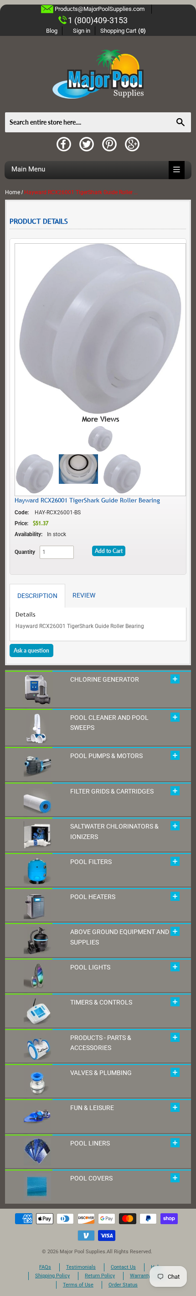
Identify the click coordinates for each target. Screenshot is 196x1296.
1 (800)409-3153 (98, 20)
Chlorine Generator (104, 679)
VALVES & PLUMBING (101, 1072)
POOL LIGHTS (90, 967)
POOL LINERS (90, 1143)
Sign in (81, 30)
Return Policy (100, 1276)
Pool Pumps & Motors (106, 755)
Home (12, 192)
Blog (51, 30)
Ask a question (31, 650)
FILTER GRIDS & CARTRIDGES (112, 791)
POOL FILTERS (91, 861)
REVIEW (83, 595)
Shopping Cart (123, 30)
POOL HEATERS (92, 896)
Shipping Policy (52, 1276)
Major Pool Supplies (82, 1252)
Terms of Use (78, 1285)
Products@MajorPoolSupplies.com (99, 8)
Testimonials (81, 1267)
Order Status (123, 1285)
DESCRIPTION (37, 595)
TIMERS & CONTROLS (101, 1002)
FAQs (45, 1267)
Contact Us (123, 1267)
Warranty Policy (147, 1276)
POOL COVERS (91, 1178)
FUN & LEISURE (92, 1107)
